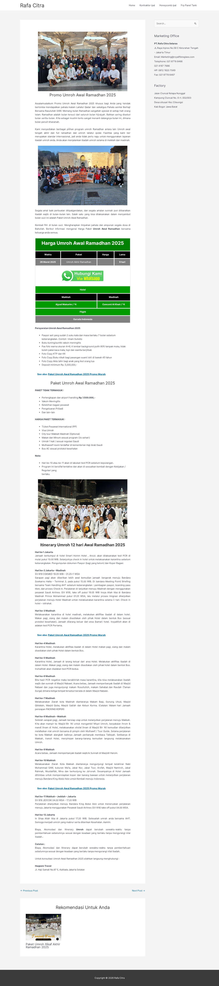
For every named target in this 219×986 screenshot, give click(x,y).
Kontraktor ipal (147, 5)
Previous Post (29, 890)
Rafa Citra (32, 5)
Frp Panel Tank (189, 5)
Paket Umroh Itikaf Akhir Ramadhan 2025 (43, 945)
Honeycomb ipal (167, 5)
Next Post (138, 890)
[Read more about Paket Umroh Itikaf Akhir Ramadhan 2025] (43, 927)
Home (132, 5)
